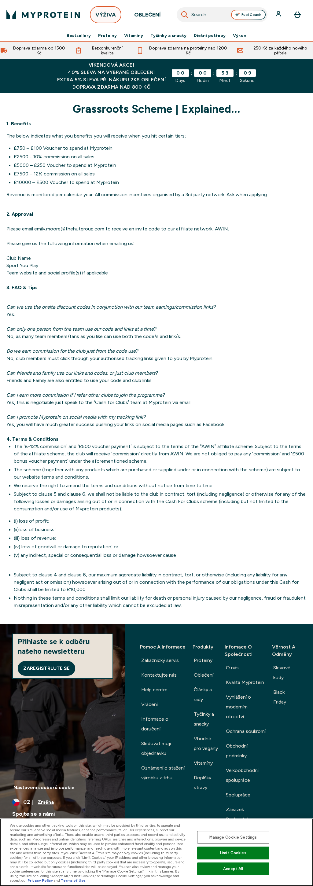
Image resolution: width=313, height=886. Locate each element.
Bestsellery (79, 35)
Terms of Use (73, 880)
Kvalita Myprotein (245, 682)
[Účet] (279, 14)
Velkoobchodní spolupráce (242, 775)
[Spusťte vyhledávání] (184, 14)
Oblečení (203, 675)
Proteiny (107, 35)
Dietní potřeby (210, 35)
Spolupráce (238, 794)
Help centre (154, 689)
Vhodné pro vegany (206, 743)
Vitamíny (133, 35)
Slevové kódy (281, 672)
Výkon (239, 35)
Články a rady (203, 694)
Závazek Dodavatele (238, 814)
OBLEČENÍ (147, 15)
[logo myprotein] (43, 14)
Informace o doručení (154, 723)
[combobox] (222, 14)
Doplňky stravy (202, 782)
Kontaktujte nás (159, 675)
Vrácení (149, 704)
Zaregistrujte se (46, 668)
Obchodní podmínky (237, 750)
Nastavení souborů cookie (44, 787)
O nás (232, 667)
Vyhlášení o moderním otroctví (238, 706)
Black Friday (279, 696)
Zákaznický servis (160, 660)
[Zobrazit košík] (297, 14)
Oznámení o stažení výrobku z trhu (163, 772)
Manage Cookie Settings (233, 837)
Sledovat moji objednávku (156, 748)
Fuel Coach (251, 15)
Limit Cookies (233, 853)
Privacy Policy (40, 880)
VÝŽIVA (105, 15)
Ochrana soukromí (246, 731)
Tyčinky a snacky (168, 35)
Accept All (233, 868)
